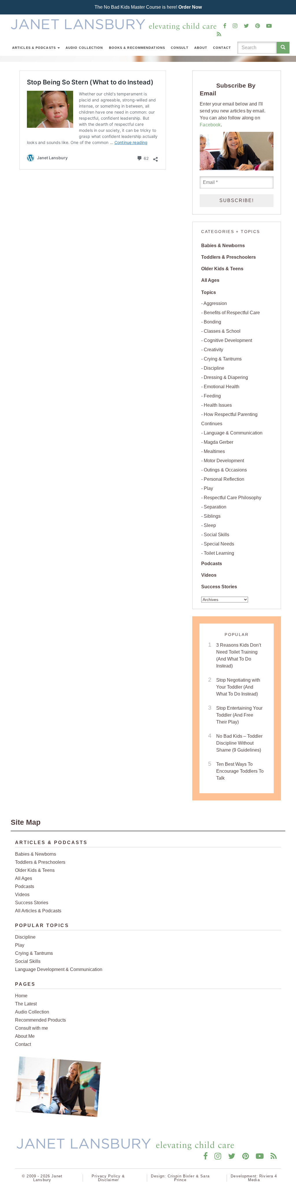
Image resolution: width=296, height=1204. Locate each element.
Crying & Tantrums (223, 358)
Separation (215, 506)
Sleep (210, 525)
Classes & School (222, 331)
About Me (25, 1036)
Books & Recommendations (137, 47)
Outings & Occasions (225, 469)
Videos (209, 575)
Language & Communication (233, 432)
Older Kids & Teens (222, 268)
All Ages (210, 280)
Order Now (190, 7)
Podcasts (211, 563)
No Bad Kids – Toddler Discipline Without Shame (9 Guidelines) (239, 743)
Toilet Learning (219, 553)
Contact (222, 47)
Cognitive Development (228, 340)
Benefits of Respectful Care (232, 312)
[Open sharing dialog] (155, 157)
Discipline (214, 368)
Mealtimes (214, 451)
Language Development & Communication (58, 969)
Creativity (213, 349)
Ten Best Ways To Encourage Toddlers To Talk (240, 771)
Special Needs (219, 543)
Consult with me (31, 1028)
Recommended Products (40, 1020)
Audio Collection (84, 47)
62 (146, 158)
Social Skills (216, 534)
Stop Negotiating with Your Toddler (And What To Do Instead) (238, 687)
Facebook (210, 124)
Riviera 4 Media (262, 1178)
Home (21, 995)
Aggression (215, 303)
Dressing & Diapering (226, 377)
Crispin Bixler (181, 1176)
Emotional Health (221, 386)
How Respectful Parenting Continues (229, 419)
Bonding (212, 321)
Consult (179, 47)
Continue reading (130, 142)
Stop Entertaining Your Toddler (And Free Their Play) (239, 715)
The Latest (26, 1003)
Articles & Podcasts (34, 47)
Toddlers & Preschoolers (228, 257)
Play (208, 488)
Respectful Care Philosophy (232, 497)
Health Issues (218, 405)
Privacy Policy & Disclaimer (108, 1178)
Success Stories (219, 586)
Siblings (212, 516)
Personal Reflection (224, 479)
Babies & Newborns (223, 245)
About (201, 47)
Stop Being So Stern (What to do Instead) (90, 82)
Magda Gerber (218, 442)
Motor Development (224, 460)
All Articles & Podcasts (38, 910)
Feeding (212, 395)
